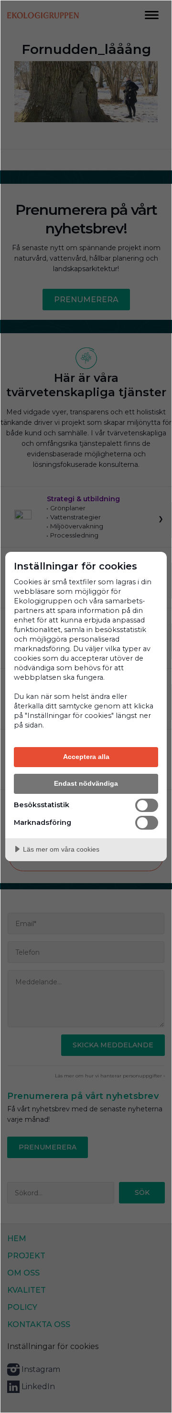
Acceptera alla (86, 756)
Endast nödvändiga (86, 783)
